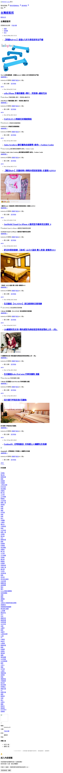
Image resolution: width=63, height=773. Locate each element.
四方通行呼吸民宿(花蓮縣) (15, 400)
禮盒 (2, 510)
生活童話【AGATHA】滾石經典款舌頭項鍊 (23, 304)
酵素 (2, 575)
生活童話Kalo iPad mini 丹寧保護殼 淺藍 (21, 374)
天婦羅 (3, 520)
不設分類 (14, 25)
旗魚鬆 (3, 504)
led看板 (3, 643)
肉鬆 (2, 508)
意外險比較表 (5, 579)
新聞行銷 (3, 692)
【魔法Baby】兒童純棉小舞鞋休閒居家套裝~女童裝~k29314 (30, 171)
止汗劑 (3, 494)
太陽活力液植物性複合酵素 (8, 603)
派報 (2, 626)
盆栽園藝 (3, 585)
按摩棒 (3, 675)
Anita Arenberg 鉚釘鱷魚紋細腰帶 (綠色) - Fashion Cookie (29, 145)
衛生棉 (3, 683)
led (1, 637)
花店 (2, 616)
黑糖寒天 (3, 605)
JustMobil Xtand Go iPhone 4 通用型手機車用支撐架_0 (27, 224)
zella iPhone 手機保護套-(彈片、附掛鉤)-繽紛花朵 (25, 93)
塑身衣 (3, 706)
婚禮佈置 (3, 620)
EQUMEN (3, 709)
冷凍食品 (3, 526)
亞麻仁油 (3, 567)
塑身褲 (3, 708)
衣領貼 (3, 473)
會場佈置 (3, 622)
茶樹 (2, 698)
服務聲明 (47, 750)
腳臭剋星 (3, 477)
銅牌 (2, 630)
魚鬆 (2, 506)
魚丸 (2, 518)
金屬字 (3, 632)
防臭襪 (3, 483)
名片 (5, 32)
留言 (17, 80)
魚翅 (2, 528)
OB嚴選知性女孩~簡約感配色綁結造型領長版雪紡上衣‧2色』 (31, 329)
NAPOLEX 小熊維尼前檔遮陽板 (18, 119)
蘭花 (2, 589)
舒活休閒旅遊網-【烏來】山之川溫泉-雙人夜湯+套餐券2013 (30, 250)
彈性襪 (3, 653)
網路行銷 (3, 688)
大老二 (3, 665)
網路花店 (3, 618)
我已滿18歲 (4, 770)
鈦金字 (3, 641)
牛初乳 (3, 571)
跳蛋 (2, 677)
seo (1, 690)
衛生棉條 (3, 685)
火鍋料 (3, 522)
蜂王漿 (3, 569)
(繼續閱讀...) (4, 77)
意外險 (3, 577)
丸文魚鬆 (3, 659)
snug (2, 537)
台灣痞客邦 (7, 12)
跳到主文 (3, 17)
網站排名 (3, 612)
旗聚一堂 (3, 502)
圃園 (2, 704)
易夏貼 (3, 490)
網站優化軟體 (5, 608)
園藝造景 (3, 583)
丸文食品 (3, 500)
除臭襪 (3, 481)
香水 (2, 700)
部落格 (6, 30)
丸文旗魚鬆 (4, 661)
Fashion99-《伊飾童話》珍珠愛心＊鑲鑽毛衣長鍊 (25, 444)
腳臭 (2, 479)
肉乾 (2, 516)
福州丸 (3, 524)
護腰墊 (3, 599)
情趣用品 (3, 673)
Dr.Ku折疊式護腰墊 (6, 591)
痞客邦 (14, 80)
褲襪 (2, 655)
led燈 (2, 636)
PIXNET (19, 750)
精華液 (3, 696)
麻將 (2, 663)
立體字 (3, 628)
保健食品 (3, 565)
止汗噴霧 (3, 496)
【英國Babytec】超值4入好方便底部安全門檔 (23, 40)
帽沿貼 (3, 475)
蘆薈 (2, 694)
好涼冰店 (3, 487)
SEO (2, 614)
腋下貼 (3, 492)
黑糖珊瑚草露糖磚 (6, 607)
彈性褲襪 (3, 657)
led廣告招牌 (4, 634)
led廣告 (3, 639)
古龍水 (3, 702)
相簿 (5, 28)
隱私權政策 (40, 750)
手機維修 (3, 681)
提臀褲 (3, 711)
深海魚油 (3, 573)
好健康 (3, 563)
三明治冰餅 (4, 485)
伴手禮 (3, 512)
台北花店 (3, 624)
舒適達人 (3, 687)
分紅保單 (3, 581)
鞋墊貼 (3, 498)
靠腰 (2, 595)
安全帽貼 (3, 489)
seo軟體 (3, 610)
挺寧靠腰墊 (4, 593)
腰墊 (2, 597)
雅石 (2, 587)
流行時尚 (13, 83)
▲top (2, 86)
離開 (9, 770)
